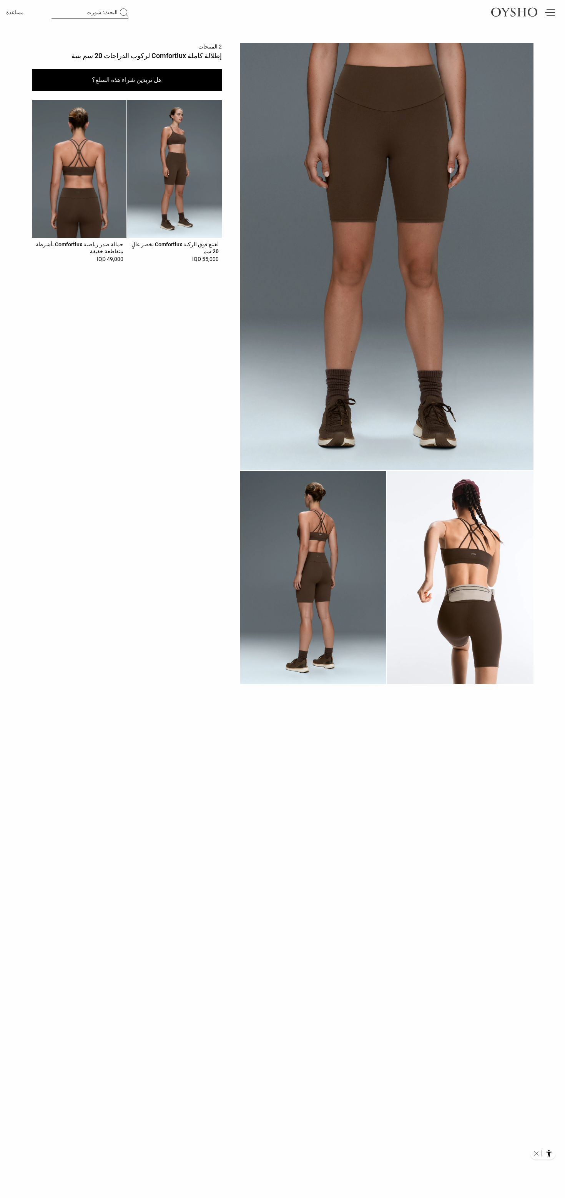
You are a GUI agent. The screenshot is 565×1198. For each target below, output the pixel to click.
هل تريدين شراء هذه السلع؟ (126, 80)
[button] (386, 256)
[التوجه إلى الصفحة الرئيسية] (514, 12)
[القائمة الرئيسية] (549, 12)
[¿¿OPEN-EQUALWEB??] (543, 1153)
